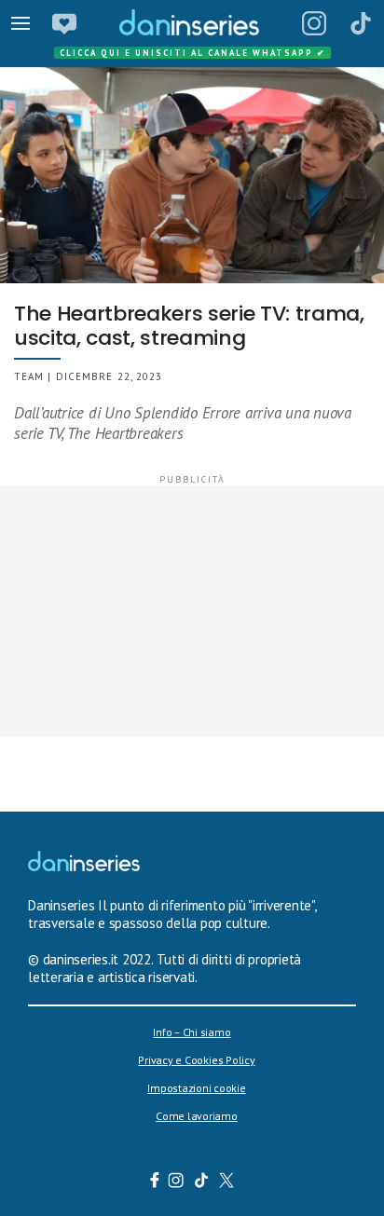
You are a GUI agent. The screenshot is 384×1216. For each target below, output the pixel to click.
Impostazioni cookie (196, 1088)
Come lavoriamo (197, 1116)
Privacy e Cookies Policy (196, 1060)
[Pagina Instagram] (314, 23)
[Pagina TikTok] (360, 23)
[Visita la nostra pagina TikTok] (202, 1182)
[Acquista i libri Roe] (64, 23)
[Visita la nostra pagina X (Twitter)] (227, 1182)
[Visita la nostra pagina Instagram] (177, 1182)
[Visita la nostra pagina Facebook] (154, 1182)
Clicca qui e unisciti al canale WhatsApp (193, 53)
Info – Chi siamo (191, 1032)
